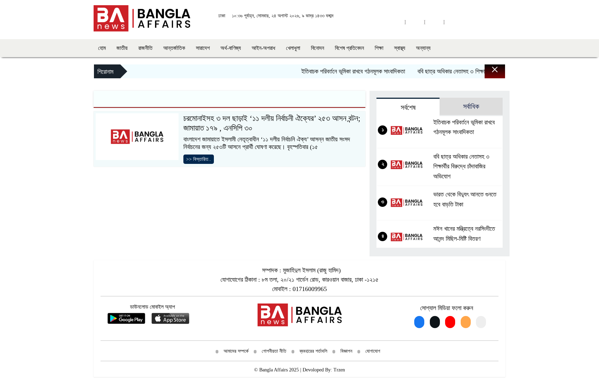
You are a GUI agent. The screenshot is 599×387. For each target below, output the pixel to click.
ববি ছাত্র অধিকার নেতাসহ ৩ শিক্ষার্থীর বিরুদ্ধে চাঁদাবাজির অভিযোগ (475, 71)
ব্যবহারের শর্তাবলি (313, 351)
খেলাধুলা (293, 48)
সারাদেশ (203, 48)
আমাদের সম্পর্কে (236, 351)
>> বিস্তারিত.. (198, 159)
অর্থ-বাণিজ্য (230, 48)
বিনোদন (317, 48)
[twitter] (453, 22)
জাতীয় (122, 48)
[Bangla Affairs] (142, 17)
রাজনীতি (145, 48)
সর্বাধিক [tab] (471, 106)
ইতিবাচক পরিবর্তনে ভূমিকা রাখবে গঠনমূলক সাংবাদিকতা (347, 71)
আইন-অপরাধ (263, 48)
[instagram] (434, 22)
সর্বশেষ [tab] (408, 107)
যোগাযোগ (372, 351)
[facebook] (395, 22)
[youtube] (414, 22)
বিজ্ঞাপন (346, 351)
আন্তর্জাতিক (174, 48)
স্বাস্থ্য (399, 48)
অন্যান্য (423, 48)
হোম (102, 48)
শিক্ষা (379, 48)
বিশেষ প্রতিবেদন (349, 48)
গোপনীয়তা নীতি (274, 351)
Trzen (339, 369)
